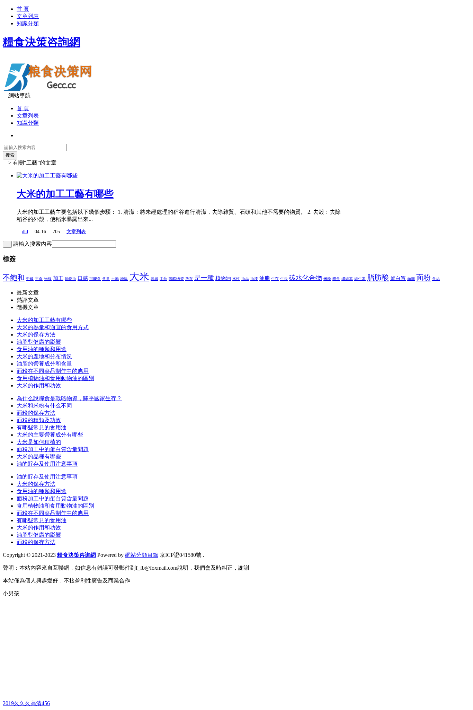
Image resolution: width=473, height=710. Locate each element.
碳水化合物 (305, 277)
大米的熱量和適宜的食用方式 (53, 327)
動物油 (70, 279)
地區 (124, 279)
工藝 (163, 279)
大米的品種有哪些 (39, 456)
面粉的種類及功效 (39, 420)
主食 (39, 279)
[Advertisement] (210, 651)
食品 (436, 279)
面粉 (423, 277)
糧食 (336, 279)
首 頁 (23, 9)
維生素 (360, 279)
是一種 (204, 277)
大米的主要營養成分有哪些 (50, 435)
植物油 (223, 278)
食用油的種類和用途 (41, 349)
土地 (115, 279)
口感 (83, 278)
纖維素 (347, 279)
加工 (58, 278)
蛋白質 (398, 278)
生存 (275, 279)
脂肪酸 (378, 277)
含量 (106, 279)
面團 (411, 279)
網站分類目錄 (141, 555)
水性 (236, 279)
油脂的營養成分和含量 (44, 364)
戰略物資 (176, 279)
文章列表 (28, 16)
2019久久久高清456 (26, 703)
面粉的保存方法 (36, 413)
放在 (189, 279)
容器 (154, 279)
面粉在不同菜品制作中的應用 (53, 371)
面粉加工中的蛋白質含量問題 (53, 449)
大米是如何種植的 (39, 442)
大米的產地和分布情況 (44, 356)
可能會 (95, 279)
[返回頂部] (5, 600)
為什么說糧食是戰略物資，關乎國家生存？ (69, 398)
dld (25, 231)
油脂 (264, 278)
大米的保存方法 (36, 335)
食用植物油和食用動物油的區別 (55, 378)
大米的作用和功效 (39, 385)
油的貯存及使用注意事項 (47, 464)
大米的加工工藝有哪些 (65, 194)
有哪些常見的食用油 (41, 427)
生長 (284, 279)
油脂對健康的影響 (39, 342)
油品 (245, 279)
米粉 (327, 279)
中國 (30, 279)
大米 (139, 276)
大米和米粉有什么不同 (44, 406)
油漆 (254, 279)
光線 (48, 279)
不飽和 (14, 277)
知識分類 (28, 23)
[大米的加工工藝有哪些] (47, 175)
